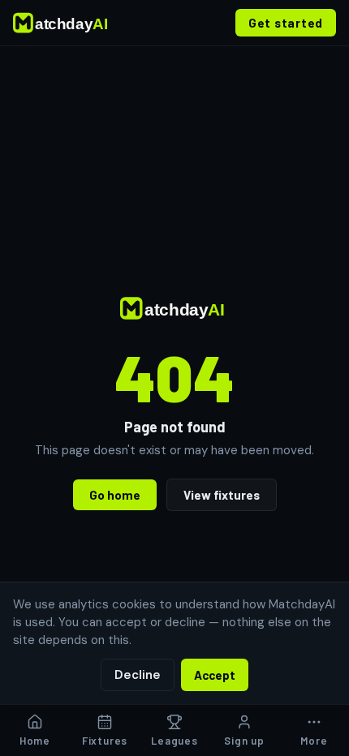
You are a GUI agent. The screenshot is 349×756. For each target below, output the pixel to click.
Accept (214, 675)
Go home (114, 495)
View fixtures (221, 495)
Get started (285, 22)
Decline (137, 675)
